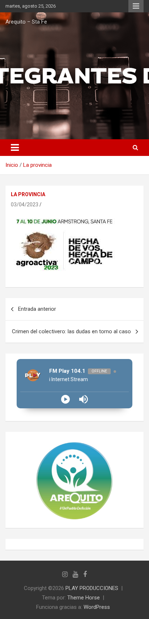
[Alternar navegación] (14, 147)
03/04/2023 (24, 204)
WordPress (97, 607)
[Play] (65, 399)
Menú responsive (136, 6)
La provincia (28, 194)
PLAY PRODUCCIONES (91, 588)
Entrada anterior (37, 309)
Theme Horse (83, 597)
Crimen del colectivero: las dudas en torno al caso (71, 331)
